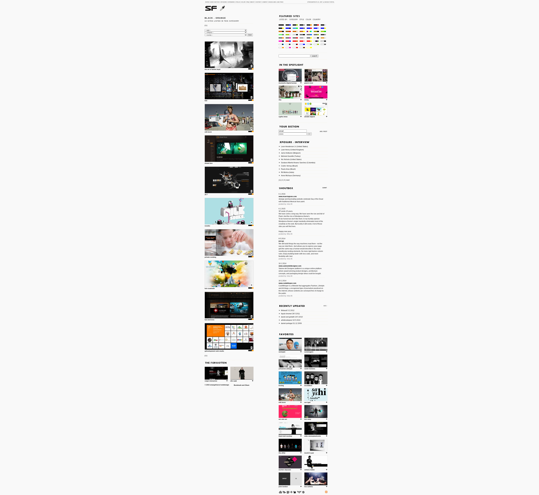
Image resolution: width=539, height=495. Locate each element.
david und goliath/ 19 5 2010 (292, 317)
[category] (293, 24)
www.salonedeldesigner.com (290, 266)
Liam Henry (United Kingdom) (292, 150)
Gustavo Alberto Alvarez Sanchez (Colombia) (298, 163)
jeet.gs (281, 241)
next (287, 180)
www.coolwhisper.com (287, 283)
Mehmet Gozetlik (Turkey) (291, 156)
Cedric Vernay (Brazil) (289, 166)
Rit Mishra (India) (287, 172)
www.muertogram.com (288, 196)
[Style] (301, 24)
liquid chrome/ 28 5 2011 (290, 314)
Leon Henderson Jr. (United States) (294, 147)
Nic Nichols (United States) (291, 159)
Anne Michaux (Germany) (291, 176)
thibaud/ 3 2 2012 (287, 310)
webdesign (225, 385)
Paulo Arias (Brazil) (288, 169)
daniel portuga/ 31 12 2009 (291, 323)
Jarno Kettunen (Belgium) (291, 153)
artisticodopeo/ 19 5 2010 (290, 320)
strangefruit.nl (215, 385)
